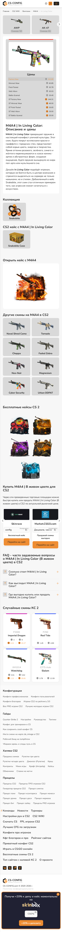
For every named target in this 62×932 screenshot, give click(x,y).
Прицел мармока (43, 798)
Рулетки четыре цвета (13, 761)
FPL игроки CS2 (30, 821)
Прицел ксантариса (27, 793)
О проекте (46, 860)
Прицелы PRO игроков (44, 803)
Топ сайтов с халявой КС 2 (20, 860)
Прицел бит (8, 803)
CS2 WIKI (16, 11)
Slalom (45, 671)
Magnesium (45, 373)
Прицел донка (9, 798)
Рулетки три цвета (30, 756)
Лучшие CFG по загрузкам (19, 827)
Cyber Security (16, 392)
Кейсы (51, 766)
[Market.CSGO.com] (45, 514)
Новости (22, 810)
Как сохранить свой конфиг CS (17, 729)
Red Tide (45, 635)
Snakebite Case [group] (16, 245)
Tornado (45, 333)
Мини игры (21, 766)
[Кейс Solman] (19, 448)
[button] (59, 24)
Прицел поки (9, 793)
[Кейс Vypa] (42, 448)
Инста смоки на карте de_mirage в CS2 (21, 734)
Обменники (8, 771)
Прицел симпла (36, 788)
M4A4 (35, 11)
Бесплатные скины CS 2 (18, 854)
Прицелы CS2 (9, 783)
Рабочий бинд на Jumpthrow (16, 739)
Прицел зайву (23, 803)
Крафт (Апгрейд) (37, 766)
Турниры (36, 810)
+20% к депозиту (31, 923)
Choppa (16, 353)
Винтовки (26, 11)
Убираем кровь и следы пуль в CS (19, 744)
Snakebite (14, 218)
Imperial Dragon (16, 635)
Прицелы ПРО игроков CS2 (32, 783)
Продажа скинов (11, 756)
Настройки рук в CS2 (16, 816)
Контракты (8, 766)
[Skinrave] (16, 514)
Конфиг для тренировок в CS (17, 724)
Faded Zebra (45, 353)
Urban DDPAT (45, 392)
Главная (6, 11)
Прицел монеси (47, 793)
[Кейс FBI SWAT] (42, 426)
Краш (50, 761)
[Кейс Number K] (31, 470)
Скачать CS (10, 821)
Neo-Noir (16, 373)
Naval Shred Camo (17, 333)
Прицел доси (25, 798)
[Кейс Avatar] (19, 426)
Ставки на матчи (24, 771)
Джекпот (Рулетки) (36, 761)
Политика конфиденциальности (18, 888)
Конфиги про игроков (17, 832)
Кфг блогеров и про (15, 838)
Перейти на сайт (17, 542)
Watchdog (16, 671)
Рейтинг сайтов (41, 838)
